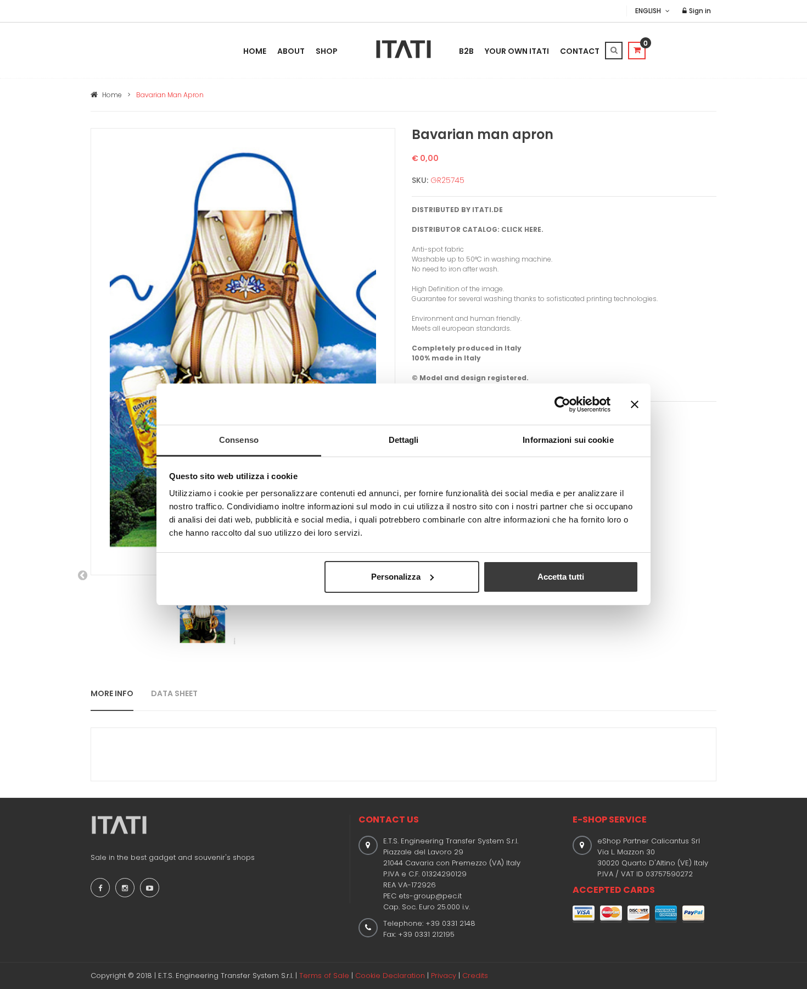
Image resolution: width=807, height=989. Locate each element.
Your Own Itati (517, 51)
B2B (466, 51)
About (291, 51)
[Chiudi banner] (634, 404)
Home (254, 51)
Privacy (443, 975)
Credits (475, 975)
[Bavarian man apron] (243, 350)
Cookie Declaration (390, 975)
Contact (579, 51)
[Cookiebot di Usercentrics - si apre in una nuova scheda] (562, 404)
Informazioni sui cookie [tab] (568, 440)
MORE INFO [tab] (112, 693)
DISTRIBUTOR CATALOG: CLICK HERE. (477, 229)
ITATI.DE (487, 209)
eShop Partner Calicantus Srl (648, 841)
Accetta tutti (560, 576)
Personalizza (396, 576)
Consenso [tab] (239, 440)
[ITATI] (403, 49)
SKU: (420, 180)
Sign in (699, 10)
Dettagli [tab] (404, 440)
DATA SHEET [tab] (174, 693)
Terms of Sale (324, 975)
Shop (327, 51)
